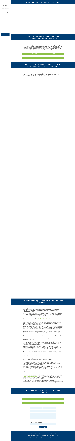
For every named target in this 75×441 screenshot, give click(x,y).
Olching (56, 433)
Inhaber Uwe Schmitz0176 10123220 (5, 35)
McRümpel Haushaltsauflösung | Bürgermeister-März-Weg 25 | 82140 (41, 433)
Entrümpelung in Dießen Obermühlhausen (45, 318)
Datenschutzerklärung (34, 437)
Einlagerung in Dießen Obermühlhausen (30, 376)
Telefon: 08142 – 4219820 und (33, 435)
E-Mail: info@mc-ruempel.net (52, 435)
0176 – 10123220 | (43, 435)
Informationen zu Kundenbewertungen (49, 437)
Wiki (40, 437)
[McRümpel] (5, 2)
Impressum (27, 437)
